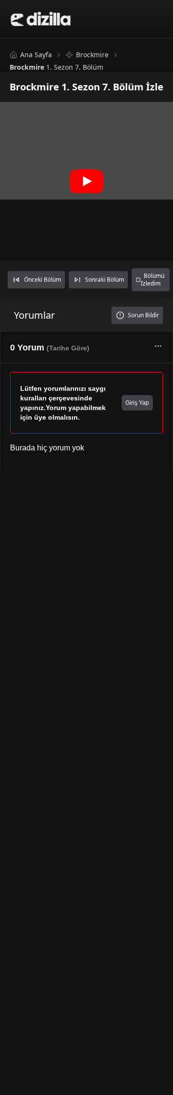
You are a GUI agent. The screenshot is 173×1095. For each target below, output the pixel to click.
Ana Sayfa (36, 54)
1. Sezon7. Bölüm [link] (56, 67)
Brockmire (92, 54)
